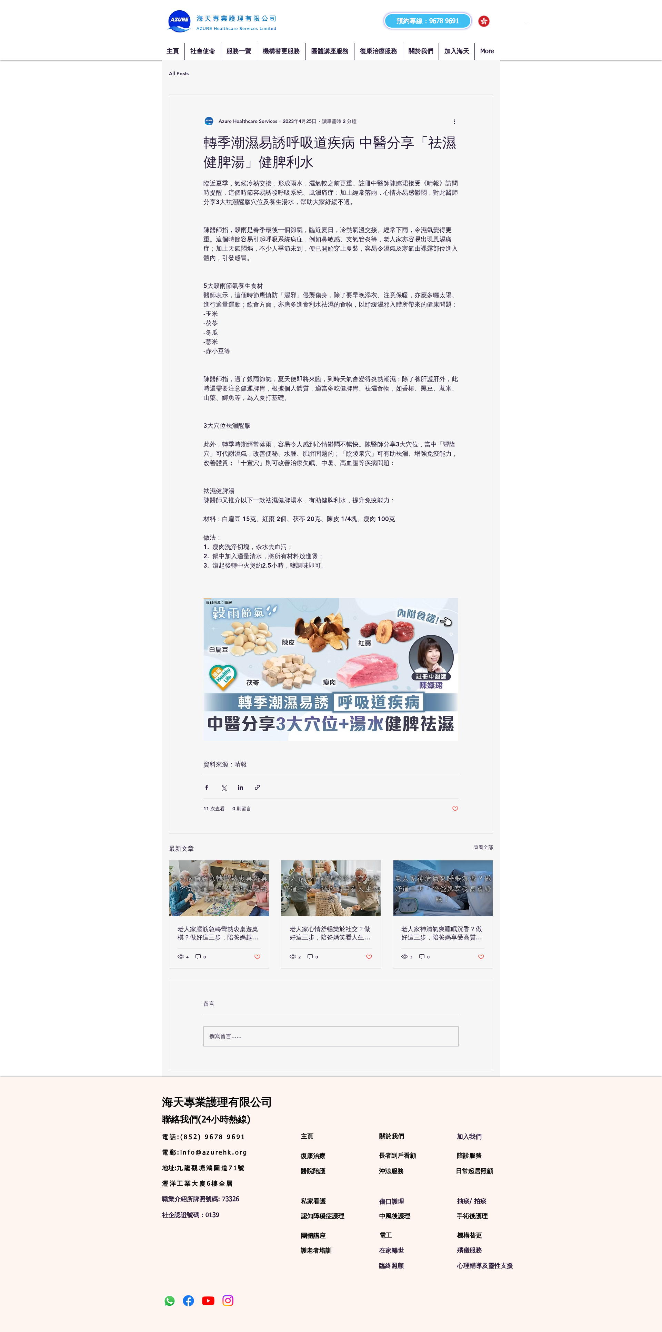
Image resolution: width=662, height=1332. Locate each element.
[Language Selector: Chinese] (503, 21)
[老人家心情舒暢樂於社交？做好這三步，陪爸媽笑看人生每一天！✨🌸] (331, 888)
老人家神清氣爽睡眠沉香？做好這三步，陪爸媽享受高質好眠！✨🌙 (441, 933)
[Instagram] (228, 1300)
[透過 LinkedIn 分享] (240, 787)
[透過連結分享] (257, 787)
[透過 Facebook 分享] (206, 787)
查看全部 (483, 847)
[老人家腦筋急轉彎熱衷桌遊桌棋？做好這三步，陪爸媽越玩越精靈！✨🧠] (219, 888)
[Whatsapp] (169, 1301)
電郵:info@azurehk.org (205, 1153)
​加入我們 (469, 1136)
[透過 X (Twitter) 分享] (223, 787)
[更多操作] (454, 121)
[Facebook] (188, 1300)
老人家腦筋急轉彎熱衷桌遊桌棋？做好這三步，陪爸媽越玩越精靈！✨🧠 (218, 933)
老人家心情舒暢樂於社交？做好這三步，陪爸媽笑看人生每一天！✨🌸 (330, 933)
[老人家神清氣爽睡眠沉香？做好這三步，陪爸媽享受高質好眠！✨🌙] (443, 888)
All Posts (179, 73)
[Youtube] (208, 1300)
